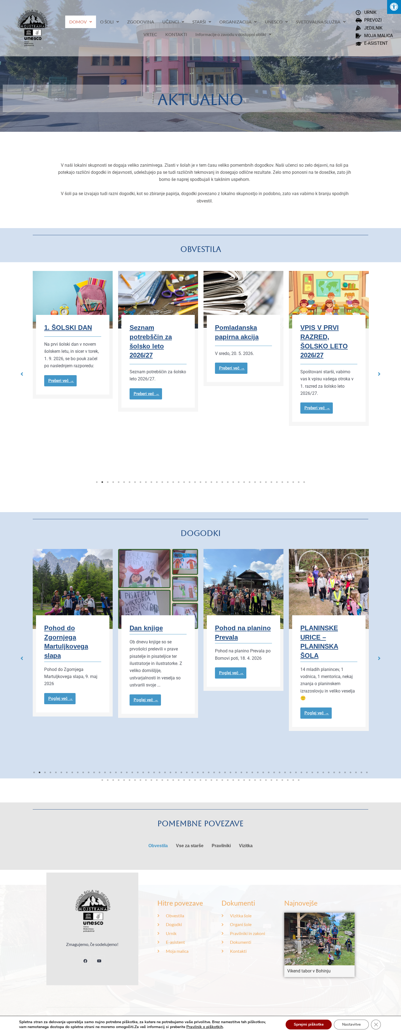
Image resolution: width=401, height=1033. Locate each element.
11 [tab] (151, 482)
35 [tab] (282, 482)
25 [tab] (228, 482)
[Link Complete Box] (114, 341)
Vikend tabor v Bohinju (309, 971)
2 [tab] (102, 482)
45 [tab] (274, 772)
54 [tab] (323, 772)
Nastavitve (351, 1024)
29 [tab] (249, 482)
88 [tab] (238, 780)
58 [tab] (345, 772)
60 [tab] (356, 772)
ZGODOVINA (140, 21)
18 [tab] (189, 482)
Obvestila (158, 845)
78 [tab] (184, 780)
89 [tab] (244, 780)
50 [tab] (301, 772)
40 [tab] (247, 772)
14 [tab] (167, 482)
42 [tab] (258, 772)
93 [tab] (266, 780)
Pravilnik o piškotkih (204, 1026)
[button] (22, 374)
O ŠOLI (107, 21)
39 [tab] (304, 482)
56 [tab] (334, 772)
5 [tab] (118, 482)
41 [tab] (252, 772)
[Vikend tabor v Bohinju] (319, 938)
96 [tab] (282, 780)
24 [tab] (222, 482)
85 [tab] (222, 780)
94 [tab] (271, 780)
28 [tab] (244, 482)
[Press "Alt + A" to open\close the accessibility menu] (394, 7)
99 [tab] (298, 780)
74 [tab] (162, 780)
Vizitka (246, 845)
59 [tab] (350, 772)
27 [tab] (238, 482)
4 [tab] (113, 482)
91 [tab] (255, 780)
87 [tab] (233, 780)
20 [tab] (200, 482)
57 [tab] (339, 772)
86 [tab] (228, 780)
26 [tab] (233, 482)
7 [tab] (129, 482)
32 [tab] (266, 482)
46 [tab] (279, 772)
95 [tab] (277, 780)
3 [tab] (107, 482)
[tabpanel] (114, 341)
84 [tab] (217, 780)
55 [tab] (328, 772)
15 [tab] (173, 482)
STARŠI (199, 21)
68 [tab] (129, 780)
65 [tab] (113, 780)
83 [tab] (211, 780)
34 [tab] (277, 482)
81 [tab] (200, 780)
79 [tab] (189, 780)
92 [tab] (260, 780)
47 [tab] (285, 772)
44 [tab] (268, 772)
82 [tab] (206, 780)
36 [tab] (288, 482)
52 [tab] (312, 772)
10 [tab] (146, 482)
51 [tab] (307, 772)
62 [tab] (367, 772)
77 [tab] (178, 780)
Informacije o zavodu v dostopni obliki (230, 34)
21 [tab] (206, 482)
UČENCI (170, 21)
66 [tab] (118, 780)
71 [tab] (146, 780)
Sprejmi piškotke (309, 1024)
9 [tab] (140, 482)
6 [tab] (124, 482)
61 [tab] (361, 772)
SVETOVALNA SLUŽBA (318, 21)
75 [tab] (167, 780)
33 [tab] (271, 482)
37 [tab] (293, 482)
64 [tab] (107, 780)
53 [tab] (318, 772)
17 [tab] (184, 482)
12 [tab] (157, 482)
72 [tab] (151, 780)
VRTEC (150, 34)
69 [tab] (135, 780)
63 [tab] (102, 780)
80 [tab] (195, 780)
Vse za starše (190, 845)
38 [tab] (298, 482)
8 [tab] (135, 482)
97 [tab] (288, 780)
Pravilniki (221, 845)
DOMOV (78, 21)
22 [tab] (211, 482)
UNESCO (274, 21)
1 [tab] (97, 482)
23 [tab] (217, 482)
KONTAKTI (176, 34)
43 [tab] (263, 772)
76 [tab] (173, 780)
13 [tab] (162, 482)
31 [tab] (260, 482)
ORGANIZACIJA (235, 21)
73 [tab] (157, 780)
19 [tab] (195, 482)
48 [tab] (290, 772)
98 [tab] (293, 780)
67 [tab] (124, 780)
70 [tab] (140, 780)
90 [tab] (249, 780)
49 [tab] (296, 772)
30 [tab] (255, 482)
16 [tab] (178, 482)
